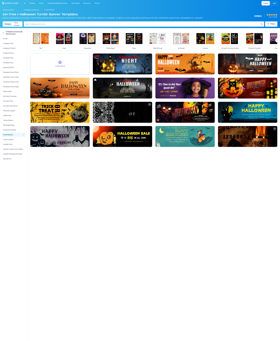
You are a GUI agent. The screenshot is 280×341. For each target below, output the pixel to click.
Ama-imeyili (16, 24)
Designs (8, 24)
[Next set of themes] (277, 40)
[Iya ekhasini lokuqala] (9, 3)
